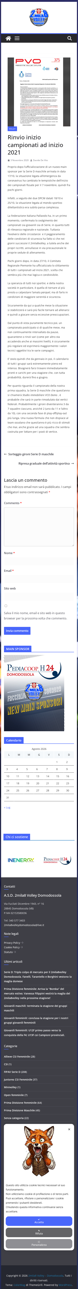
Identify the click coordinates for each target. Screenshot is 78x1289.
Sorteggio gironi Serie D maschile (31, 454)
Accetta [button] (39, 1222)
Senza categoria (14, 1118)
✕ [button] (69, 1129)
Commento (13, 503)
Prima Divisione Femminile (20, 1102)
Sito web (10, 588)
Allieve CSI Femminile (17, 1056)
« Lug (7, 807)
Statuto (8, 952)
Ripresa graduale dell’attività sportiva (44, 463)
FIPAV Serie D (12, 1072)
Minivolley (10, 1087)
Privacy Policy (12, 942)
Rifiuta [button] (39, 1233)
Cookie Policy (12, 947)
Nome (9, 553)
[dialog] (39, 1187)
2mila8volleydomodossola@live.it (24, 925)
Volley (12, 128)
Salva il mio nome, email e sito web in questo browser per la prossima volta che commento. (35, 615)
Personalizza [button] (39, 1244)
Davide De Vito (40, 160)
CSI (6, 1064)
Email (9, 571)
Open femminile (14, 1095)
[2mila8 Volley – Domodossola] (8, 38)
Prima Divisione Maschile (19, 1110)
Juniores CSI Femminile (18, 1079)
